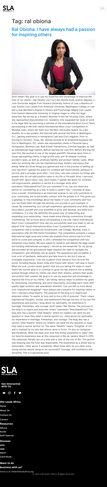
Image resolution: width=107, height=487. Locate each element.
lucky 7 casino (60, 484)
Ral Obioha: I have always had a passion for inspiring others (53, 32)
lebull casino (46, 484)
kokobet (34, 484)
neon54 (73, 484)
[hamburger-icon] (102, 8)
